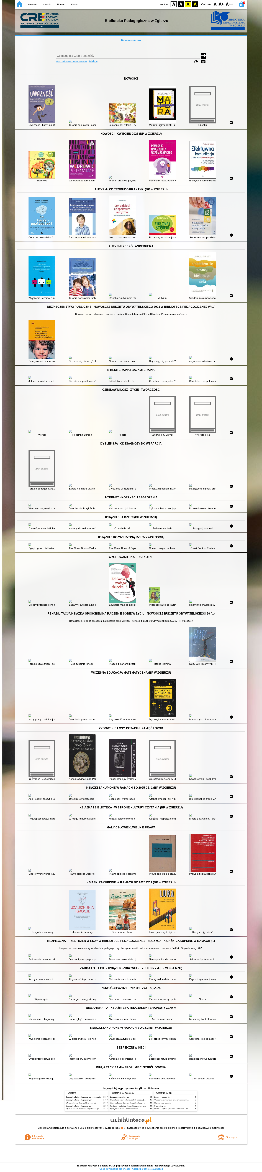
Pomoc (61, 4)
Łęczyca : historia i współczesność (124, 1109)
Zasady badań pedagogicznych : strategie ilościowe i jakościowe (92, 1097)
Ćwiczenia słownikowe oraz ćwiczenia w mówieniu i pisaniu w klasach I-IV (184, 1100)
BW (181, 4)
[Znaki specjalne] (203, 61)
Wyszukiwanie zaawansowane (71, 61)
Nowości (32, 4)
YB (188, 4)
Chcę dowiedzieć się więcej (114, 1169)
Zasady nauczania (161, 1097)
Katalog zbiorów (131, 40)
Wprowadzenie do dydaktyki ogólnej (81, 1103)
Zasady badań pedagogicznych (79, 1100)
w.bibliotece (114, 1127)
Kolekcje (93, 61)
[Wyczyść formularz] (196, 61)
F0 (215, 4)
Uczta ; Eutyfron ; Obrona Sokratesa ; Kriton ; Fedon (176, 1109)
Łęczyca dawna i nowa (119, 1097)
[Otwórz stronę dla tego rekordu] (43, 104)
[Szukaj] (203, 56)
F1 (221, 4)
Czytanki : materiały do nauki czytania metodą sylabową (133, 1106)
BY (195, 4)
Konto (74, 4)
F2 (229, 4)
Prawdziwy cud (160, 1106)
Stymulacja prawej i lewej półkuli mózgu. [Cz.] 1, (129, 1100)
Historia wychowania (162, 1103)
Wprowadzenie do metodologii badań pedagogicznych (88, 1109)
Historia (47, 4)
